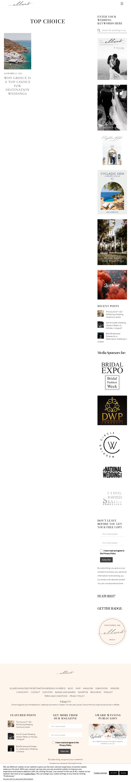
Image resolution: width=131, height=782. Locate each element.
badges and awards (65, 692)
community (22, 692)
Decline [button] (123, 773)
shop (78, 688)
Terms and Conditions (55, 696)
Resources (95, 692)
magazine (88, 688)
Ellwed (64, 701)
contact (35, 692)
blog (70, 688)
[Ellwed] (20, 5)
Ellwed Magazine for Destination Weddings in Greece (38, 688)
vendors (114, 688)
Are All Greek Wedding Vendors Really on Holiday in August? (116, 325)
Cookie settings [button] (100, 773)
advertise (83, 692)
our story (47, 692)
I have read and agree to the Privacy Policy (112, 552)
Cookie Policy (29, 774)
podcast (108, 692)
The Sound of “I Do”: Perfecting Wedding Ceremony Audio (114, 314)
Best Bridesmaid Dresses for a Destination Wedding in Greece (112, 337)
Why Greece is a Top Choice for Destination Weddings (17, 85)
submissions (101, 688)
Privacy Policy (77, 696)
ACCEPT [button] (114, 773)
